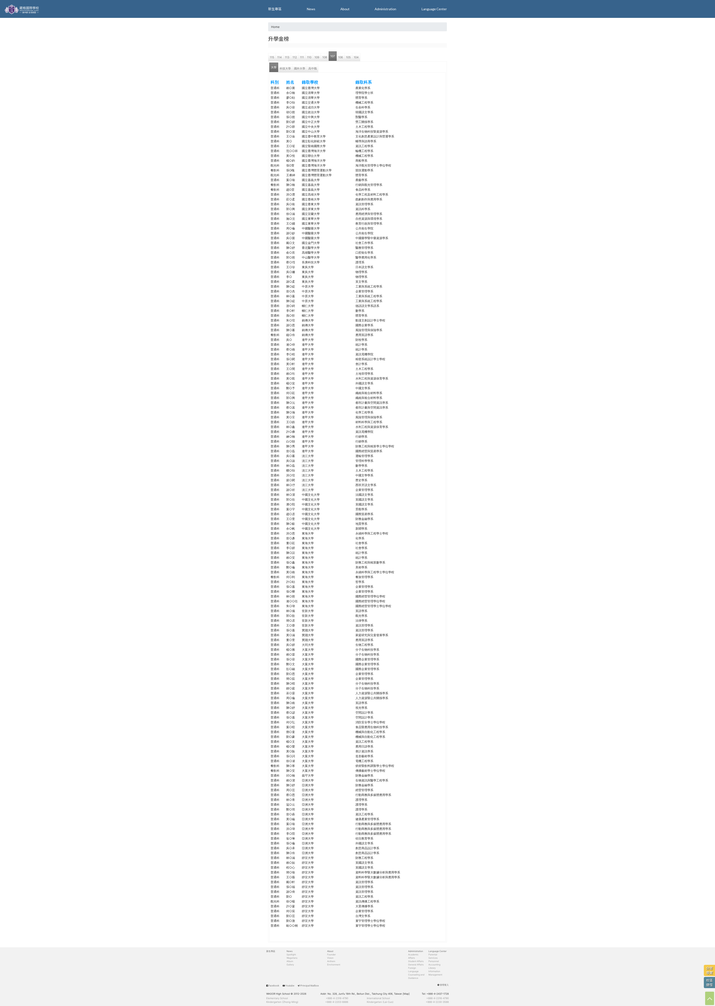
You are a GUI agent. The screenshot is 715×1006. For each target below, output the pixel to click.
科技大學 (285, 68)
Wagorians (292, 957)
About (344, 9)
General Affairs (416, 964)
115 (272, 57)
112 (295, 57)
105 (348, 57)
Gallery (290, 964)
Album (290, 961)
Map (406, 993)
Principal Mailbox (310, 985)
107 (332, 56)
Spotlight (291, 954)
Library (432, 968)
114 (279, 57)
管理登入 (444, 984)
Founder (331, 954)
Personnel (433, 961)
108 (324, 57)
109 (316, 57)
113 (287, 57)
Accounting (434, 964)
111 (302, 57)
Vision (330, 957)
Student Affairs (416, 961)
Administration (385, 9)
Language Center (434, 9)
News (311, 9)
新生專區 (275, 9)
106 (340, 57)
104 (356, 57)
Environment (333, 964)
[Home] (22, 9)
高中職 (312, 68)
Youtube (289, 985)
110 (309, 57)
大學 (274, 67)
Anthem (331, 961)
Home (275, 27)
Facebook (274, 985)
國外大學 (299, 68)
